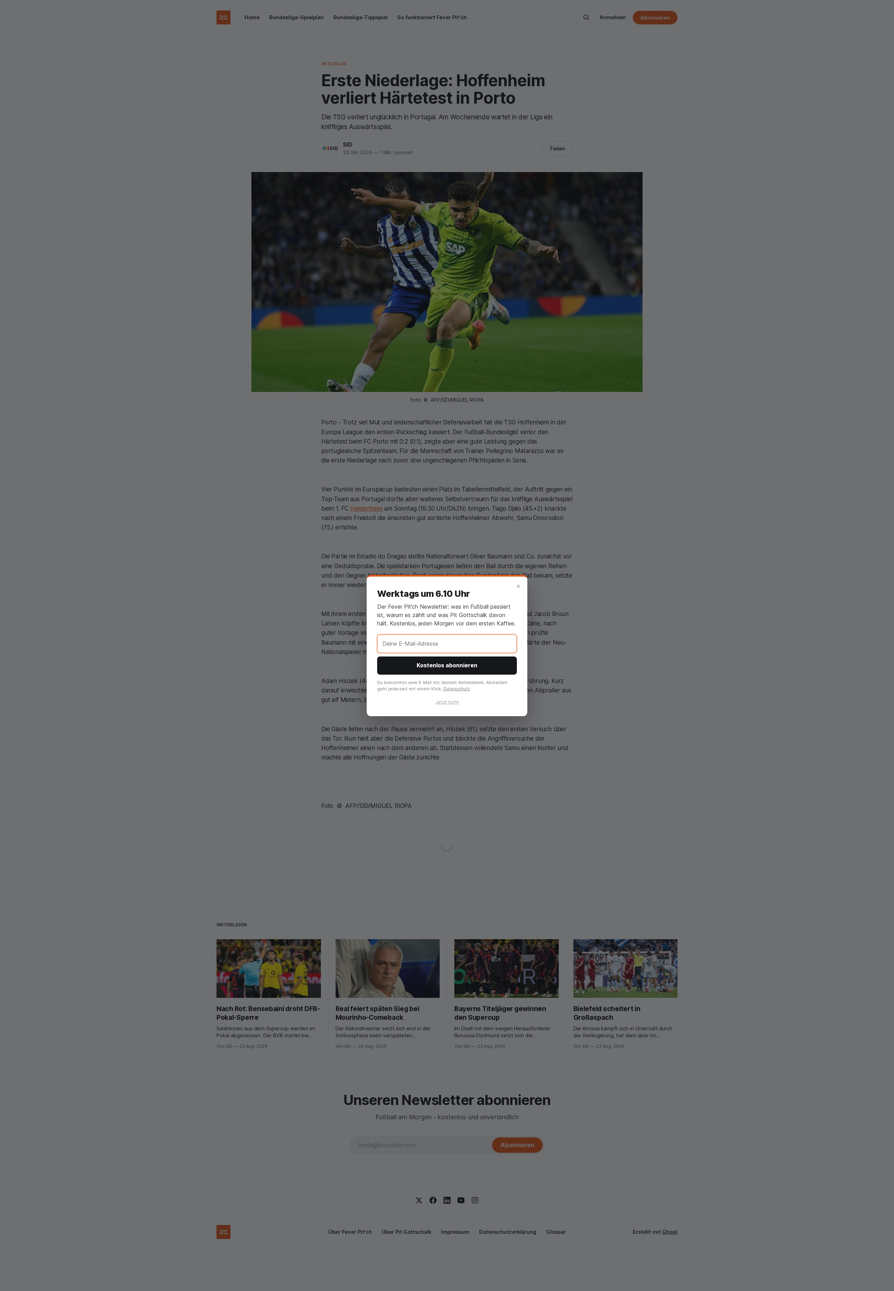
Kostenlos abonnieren (447, 665)
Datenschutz (457, 688)
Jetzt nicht (447, 702)
